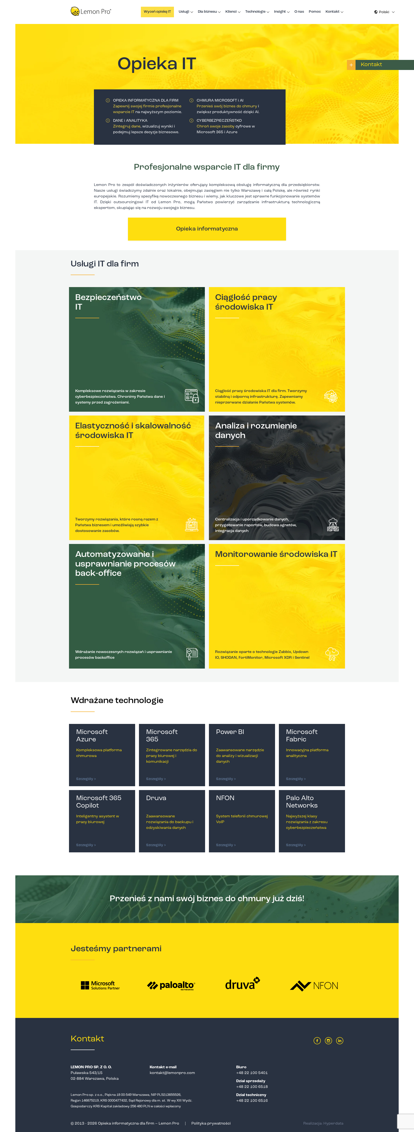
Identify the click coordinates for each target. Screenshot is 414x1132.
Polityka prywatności (211, 1124)
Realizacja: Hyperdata (323, 1124)
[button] (384, 12)
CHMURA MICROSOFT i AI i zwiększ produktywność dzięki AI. (228, 106)
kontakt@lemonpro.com (172, 1073)
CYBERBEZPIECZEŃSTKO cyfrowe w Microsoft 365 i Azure (226, 126)
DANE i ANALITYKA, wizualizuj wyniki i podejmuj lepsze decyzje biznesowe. (146, 126)
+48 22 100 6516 (252, 1101)
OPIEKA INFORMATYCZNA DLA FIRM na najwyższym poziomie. (147, 106)
